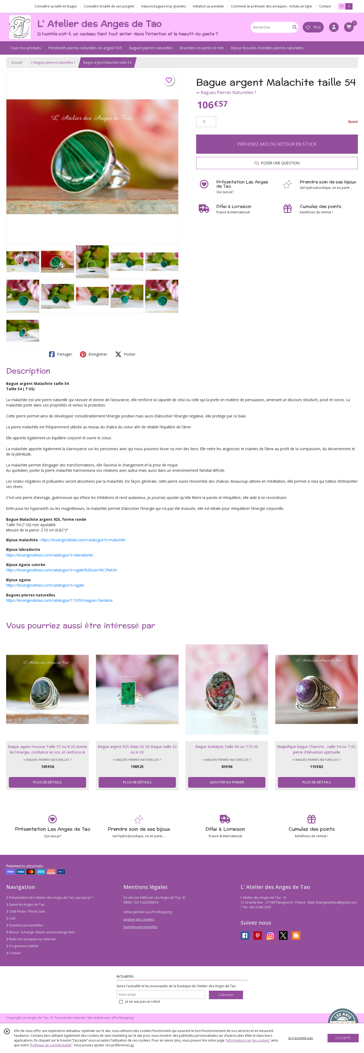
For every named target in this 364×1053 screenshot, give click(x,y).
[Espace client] (334, 27)
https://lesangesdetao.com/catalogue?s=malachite (83, 539)
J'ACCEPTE (343, 1038)
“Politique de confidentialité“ (51, 1045)
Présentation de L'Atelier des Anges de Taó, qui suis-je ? (50, 897)
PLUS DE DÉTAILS (47, 782)
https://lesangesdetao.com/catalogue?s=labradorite (49, 555)
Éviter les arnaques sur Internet (32, 939)
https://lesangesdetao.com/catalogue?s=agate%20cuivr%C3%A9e (61, 569)
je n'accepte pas (300, 1038)
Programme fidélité (23, 946)
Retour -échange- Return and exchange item (41, 932)
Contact (325, 6)
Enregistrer (97, 354)
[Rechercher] (294, 27)
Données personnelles (25, 925)
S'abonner (226, 995)
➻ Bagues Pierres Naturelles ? (226, 92)
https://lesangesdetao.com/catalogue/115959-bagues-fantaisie (59, 600)
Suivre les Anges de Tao (26, 904)
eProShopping (123, 1017)
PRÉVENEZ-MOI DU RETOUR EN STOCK (276, 144)
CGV (11, 918)
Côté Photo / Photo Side (26, 911)
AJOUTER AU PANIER (227, 782)
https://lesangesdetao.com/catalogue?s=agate (45, 585)
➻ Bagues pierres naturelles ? (53, 62)
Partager (64, 354)
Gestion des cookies (138, 919)
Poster (129, 354)
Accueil (16, 62)
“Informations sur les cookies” (247, 1040)
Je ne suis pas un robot (143, 1001)
